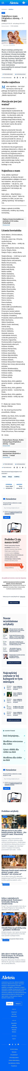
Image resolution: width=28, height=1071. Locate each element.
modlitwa (16, 476)
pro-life (5, 816)
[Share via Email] (23, 77)
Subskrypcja (14, 1027)
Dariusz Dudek (5, 26)
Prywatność (14, 1066)
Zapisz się (6, 517)
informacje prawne (14, 1057)
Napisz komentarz (14, 602)
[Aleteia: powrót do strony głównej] (14, 2)
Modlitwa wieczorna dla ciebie (13, 742)
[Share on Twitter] (20, 77)
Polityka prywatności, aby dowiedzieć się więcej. (13, 513)
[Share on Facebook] (14, 77)
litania (4, 476)
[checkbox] (3, 511)
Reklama (14, 1032)
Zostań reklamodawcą (14, 1060)
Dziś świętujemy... (11, 736)
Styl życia (14, 1014)
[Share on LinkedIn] (17, 77)
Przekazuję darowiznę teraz (12, 565)
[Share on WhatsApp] (25, 77)
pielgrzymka (6, 884)
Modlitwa (11, 9)
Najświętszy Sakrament (8, 856)
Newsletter (14, 1023)
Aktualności (14, 1012)
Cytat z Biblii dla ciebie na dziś (11, 750)
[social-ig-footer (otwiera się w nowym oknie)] (18, 1044)
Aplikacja (14, 1025)
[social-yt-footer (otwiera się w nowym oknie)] (9, 1044)
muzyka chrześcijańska (8, 914)
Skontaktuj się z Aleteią (14, 1063)
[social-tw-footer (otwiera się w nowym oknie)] (15, 1044)
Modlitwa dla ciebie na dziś (12, 758)
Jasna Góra (6, 940)
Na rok (14, 1038)
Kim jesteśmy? (14, 1054)
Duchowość (4, 9)
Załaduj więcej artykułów (14, 662)
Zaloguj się (22, 596)
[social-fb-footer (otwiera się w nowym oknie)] (12, 1044)
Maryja (10, 476)
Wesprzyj (14, 1029)
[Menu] (5, 3)
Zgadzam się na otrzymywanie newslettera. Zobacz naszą (13, 513)
